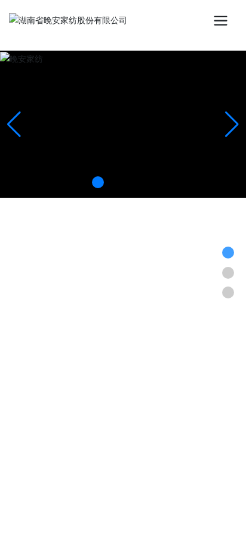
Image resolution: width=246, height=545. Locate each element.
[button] (98, 182)
